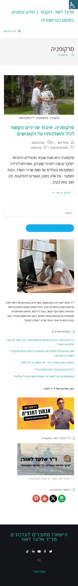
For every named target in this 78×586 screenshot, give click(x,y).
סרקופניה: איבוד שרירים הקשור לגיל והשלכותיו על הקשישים (42, 130)
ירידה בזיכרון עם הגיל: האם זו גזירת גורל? (54, 369)
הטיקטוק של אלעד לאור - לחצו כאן (50, 228)
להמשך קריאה (60, 191)
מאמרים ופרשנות (59, 147)
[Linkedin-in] (33, 551)
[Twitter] (50, 551)
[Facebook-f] (45, 551)
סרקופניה (63, 55)
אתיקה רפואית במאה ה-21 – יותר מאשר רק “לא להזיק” (47, 362)
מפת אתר (39, 571)
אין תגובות (36, 147)
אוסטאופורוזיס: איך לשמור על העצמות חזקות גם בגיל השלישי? (44, 376)
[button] (39, 560)
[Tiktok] (27, 551)
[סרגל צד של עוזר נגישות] (73, 4)
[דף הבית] (73, 55)
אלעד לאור (62, 142)
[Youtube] (39, 551)
